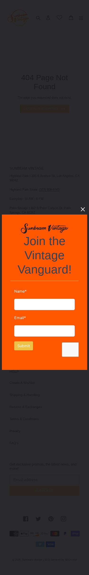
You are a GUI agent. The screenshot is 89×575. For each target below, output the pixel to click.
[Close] (83, 209)
